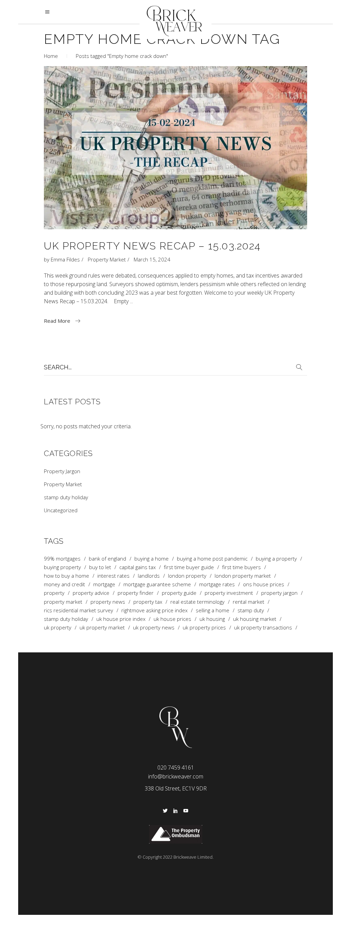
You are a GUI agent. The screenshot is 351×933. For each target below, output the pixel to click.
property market (63, 601)
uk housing (212, 619)
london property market (243, 575)
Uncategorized (60, 510)
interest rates (113, 575)
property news (107, 601)
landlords (149, 575)
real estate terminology (197, 601)
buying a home (151, 558)
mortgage (104, 584)
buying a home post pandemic (212, 558)
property (54, 593)
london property (187, 575)
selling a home (212, 610)
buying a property (276, 558)
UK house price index (120, 619)
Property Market (107, 259)
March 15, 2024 (152, 259)
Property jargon (279, 593)
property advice (91, 593)
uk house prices (172, 619)
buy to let (100, 567)
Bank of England (107, 558)
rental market (248, 601)
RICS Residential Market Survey (78, 610)
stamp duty (251, 610)
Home (51, 55)
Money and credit (64, 584)
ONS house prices (263, 584)
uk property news (153, 627)
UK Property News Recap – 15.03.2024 (152, 246)
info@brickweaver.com (175, 776)
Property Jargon (62, 471)
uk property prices (204, 627)
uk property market (102, 627)
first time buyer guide (189, 567)
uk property (57, 627)
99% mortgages (62, 558)
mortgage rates (217, 584)
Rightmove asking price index (154, 610)
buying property (62, 567)
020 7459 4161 (175, 767)
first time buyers (241, 567)
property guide (179, 593)
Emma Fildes (65, 259)
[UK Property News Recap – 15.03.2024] (175, 147)
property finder (136, 593)
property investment (229, 593)
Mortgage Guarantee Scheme (157, 584)
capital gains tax (137, 567)
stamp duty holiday (66, 497)
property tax (147, 601)
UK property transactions (263, 627)
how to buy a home (66, 575)
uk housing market (254, 619)
